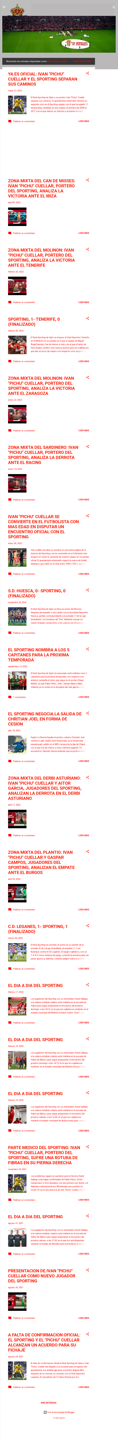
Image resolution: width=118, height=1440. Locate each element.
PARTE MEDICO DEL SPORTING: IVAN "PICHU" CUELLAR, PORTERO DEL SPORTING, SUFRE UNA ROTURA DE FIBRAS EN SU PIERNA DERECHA (44, 1155)
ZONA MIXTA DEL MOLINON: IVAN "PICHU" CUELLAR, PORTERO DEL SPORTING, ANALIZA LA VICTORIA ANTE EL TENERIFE (41, 258)
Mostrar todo (82, 61)
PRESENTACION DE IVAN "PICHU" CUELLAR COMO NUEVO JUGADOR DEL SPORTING (41, 1275)
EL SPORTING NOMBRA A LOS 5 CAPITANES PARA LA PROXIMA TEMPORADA (38, 654)
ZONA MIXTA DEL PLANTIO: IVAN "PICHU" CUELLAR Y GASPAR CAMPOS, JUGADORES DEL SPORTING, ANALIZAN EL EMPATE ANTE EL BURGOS (41, 862)
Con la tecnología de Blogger (61, 1412)
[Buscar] (114, 7)
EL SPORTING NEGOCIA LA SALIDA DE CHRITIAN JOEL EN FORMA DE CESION (45, 718)
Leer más (83, 121)
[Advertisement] (106, 101)
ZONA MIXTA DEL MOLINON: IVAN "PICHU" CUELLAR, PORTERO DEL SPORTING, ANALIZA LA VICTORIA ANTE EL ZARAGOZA (41, 386)
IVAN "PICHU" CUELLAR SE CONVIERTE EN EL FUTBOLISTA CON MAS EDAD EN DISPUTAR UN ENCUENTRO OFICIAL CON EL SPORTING (43, 526)
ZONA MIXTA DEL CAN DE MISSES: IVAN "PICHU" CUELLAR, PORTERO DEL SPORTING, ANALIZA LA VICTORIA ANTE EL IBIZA (41, 188)
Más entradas (48, 1403)
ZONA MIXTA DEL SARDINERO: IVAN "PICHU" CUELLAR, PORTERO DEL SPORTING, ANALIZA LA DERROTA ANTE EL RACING (43, 455)
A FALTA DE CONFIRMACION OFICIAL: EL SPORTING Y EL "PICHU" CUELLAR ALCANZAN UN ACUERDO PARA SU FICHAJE (44, 1342)
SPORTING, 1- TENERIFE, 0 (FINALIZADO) (34, 322)
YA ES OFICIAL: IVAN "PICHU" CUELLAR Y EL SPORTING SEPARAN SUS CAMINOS (42, 79)
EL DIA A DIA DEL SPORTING (35, 985)
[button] (87, 73)
